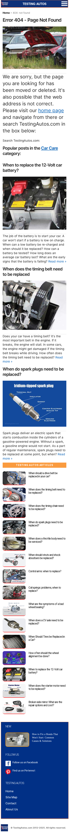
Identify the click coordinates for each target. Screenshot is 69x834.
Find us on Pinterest (24, 770)
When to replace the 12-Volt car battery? (45, 671)
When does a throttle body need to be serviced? (46, 540)
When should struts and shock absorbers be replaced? (44, 556)
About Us (11, 809)
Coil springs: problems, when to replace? (44, 589)
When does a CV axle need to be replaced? (45, 622)
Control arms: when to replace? (44, 571)
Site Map (11, 797)
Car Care (49, 148)
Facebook (32, 762)
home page (51, 110)
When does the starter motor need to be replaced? (46, 687)
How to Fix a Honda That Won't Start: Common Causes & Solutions (45, 737)
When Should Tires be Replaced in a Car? (46, 638)
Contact (10, 803)
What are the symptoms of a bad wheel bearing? (46, 605)
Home (6, 12)
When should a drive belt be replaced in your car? (43, 474)
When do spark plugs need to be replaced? (45, 524)
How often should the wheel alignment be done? (43, 654)
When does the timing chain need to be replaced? (46, 507)
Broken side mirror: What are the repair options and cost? (45, 703)
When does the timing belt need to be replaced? (46, 491)
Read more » (57, 261)
